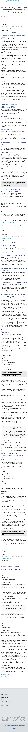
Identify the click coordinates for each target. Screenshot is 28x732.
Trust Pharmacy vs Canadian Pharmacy (11, 725)
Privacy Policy (21, 725)
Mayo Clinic (10, 546)
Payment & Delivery (23, 726)
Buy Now (14, 32)
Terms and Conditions (6, 726)
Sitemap (14, 728)
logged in (9, 683)
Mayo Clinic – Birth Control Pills (9, 222)
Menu (2, 1)
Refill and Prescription (15, 726)
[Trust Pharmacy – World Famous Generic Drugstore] (13, 2)
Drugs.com (3, 546)
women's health (5, 674)
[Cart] (26, 1)
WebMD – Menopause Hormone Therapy (11, 224)
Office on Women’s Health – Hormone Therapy (13, 225)
